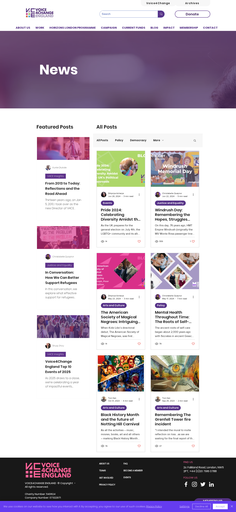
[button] (40, 28)
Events (107, 203)
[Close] (232, 506)
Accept (220, 506)
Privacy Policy (154, 506)
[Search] (161, 14)
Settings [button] (185, 506)
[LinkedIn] (211, 484)
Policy (119, 140)
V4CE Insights (55, 176)
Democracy (138, 140)
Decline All (201, 506)
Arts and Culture (114, 305)
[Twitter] (203, 484)
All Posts (102, 140)
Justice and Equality (59, 265)
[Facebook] (186, 484)
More (156, 140)
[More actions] (140, 194)
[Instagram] (194, 484)
